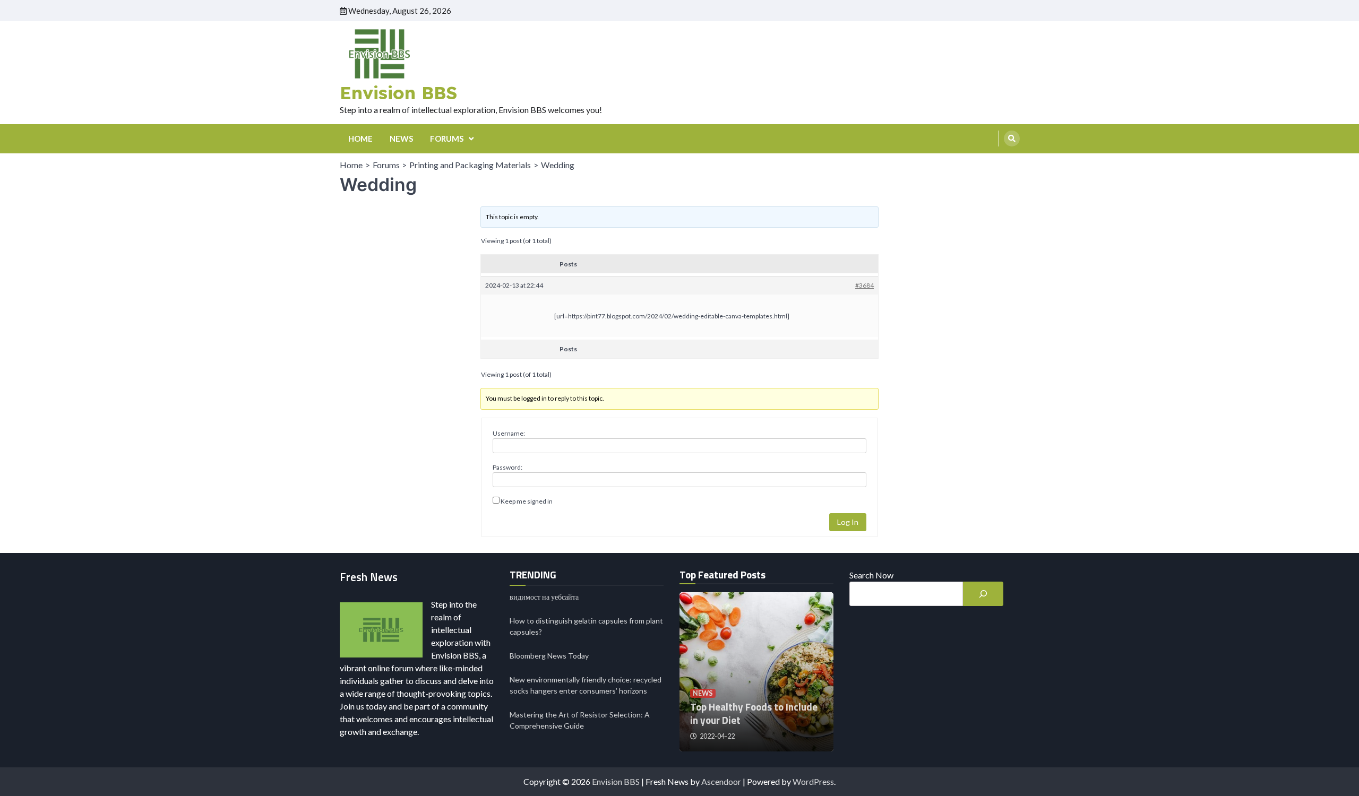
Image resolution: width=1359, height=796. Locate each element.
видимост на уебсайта (544, 596)
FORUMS (446, 138)
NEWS (401, 138)
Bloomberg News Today (549, 655)
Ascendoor (721, 781)
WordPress (813, 781)
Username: (509, 433)
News (703, 693)
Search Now (871, 575)
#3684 (864, 285)
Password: (507, 467)
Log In (847, 521)
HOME (360, 138)
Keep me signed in (527, 501)
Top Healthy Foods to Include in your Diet (754, 713)
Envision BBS (398, 92)
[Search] (1012, 138)
